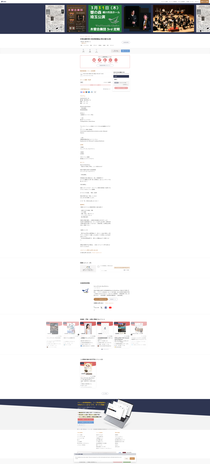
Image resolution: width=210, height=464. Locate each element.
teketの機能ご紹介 (99, 439)
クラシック (82, 36)
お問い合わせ (117, 446)
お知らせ (116, 444)
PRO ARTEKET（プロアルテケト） (83, 443)
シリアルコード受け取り (81, 444)
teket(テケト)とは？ (99, 434)
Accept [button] (132, 458)
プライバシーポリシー (119, 436)
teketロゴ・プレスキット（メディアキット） (104, 448)
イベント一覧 (90, 429)
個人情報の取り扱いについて (120, 439)
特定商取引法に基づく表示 (119, 441)
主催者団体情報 (126, 42)
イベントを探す (79, 434)
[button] (103, 349)
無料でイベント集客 (204, 1)
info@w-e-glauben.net (97, 252)
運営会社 (116, 443)
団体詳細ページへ (113, 299)
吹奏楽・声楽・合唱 (88, 36)
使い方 (78, 439)
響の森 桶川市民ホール (92, 462)
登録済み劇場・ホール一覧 (100, 446)
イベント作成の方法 (99, 436)
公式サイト (96, 308)
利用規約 (116, 434)
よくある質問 (79, 441)
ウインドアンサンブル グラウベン (101, 286)
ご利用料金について (99, 438)
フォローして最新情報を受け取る (101, 299)
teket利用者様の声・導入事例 (101, 443)
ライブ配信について (99, 441)
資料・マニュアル (99, 444)
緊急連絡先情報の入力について (105, 65)
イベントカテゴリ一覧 (81, 436)
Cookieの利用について (119, 438)
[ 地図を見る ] (83, 43)
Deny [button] (127, 458)
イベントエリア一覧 (80, 438)
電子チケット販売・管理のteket (82, 429)
